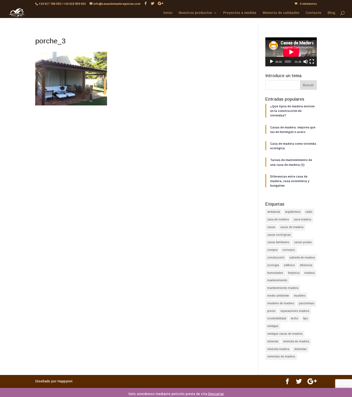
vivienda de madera (296, 341)
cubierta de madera (302, 257)
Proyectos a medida (239, 13)
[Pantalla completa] (311, 61)
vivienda (272, 341)
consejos (288, 250)
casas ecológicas (279, 234)
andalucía (273, 211)
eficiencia (306, 265)
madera (309, 273)
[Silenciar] (305, 61)
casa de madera (278, 219)
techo (294, 318)
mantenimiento (277, 280)
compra (272, 250)
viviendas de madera (281, 356)
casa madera (302, 219)
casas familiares (278, 242)
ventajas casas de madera (284, 333)
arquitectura (293, 211)
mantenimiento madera (282, 288)
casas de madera (291, 227)
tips (305, 318)
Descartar (216, 394)
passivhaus (306, 303)
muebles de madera (280, 303)
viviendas (300, 349)
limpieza (294, 273)
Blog (331, 13)
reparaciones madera (294, 311)
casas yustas (303, 242)
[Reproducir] (271, 61)
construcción (275, 257)
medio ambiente (278, 295)
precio (271, 311)
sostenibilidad (276, 318)
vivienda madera (278, 349)
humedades (275, 273)
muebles (300, 295)
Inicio (167, 13)
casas (271, 227)
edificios (289, 265)
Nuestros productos (195, 13)
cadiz (308, 211)
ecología (273, 265)
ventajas (272, 326)
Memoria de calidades (281, 13)
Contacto (313, 13)
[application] (291, 51)
